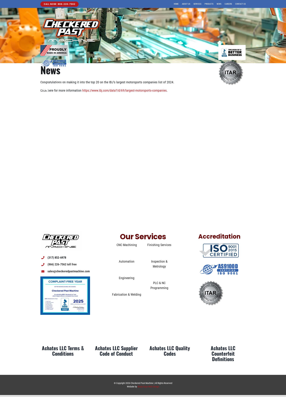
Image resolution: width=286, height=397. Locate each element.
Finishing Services (159, 245)
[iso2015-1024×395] (219, 244)
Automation (126, 261)
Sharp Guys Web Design (148, 386)
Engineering (126, 278)
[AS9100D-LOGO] (219, 260)
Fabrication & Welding (126, 294)
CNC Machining (127, 245)
